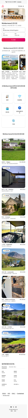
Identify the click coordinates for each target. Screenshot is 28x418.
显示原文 (19, 2)
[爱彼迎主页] (3, 6)
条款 (15, 411)
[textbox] (7, 35)
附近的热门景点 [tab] (12, 367)
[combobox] (13, 30)
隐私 (12, 411)
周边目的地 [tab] (4, 367)
